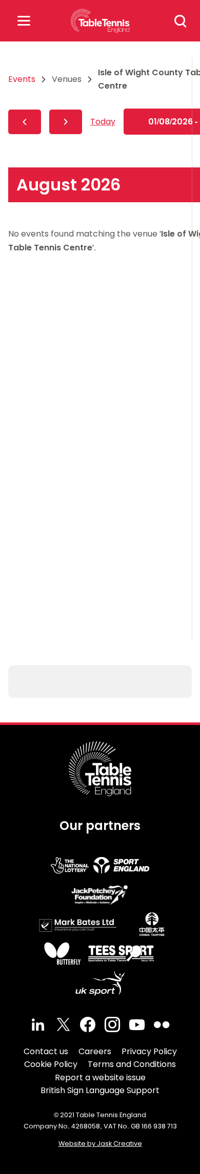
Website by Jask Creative (100, 1143)
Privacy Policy (149, 1051)
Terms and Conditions (132, 1064)
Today (102, 121)
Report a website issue (100, 1077)
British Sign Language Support (100, 1090)
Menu (23, 20)
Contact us (46, 1051)
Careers (94, 1051)
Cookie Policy (50, 1064)
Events (21, 79)
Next (65, 122)
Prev (24, 122)
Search (180, 21)
